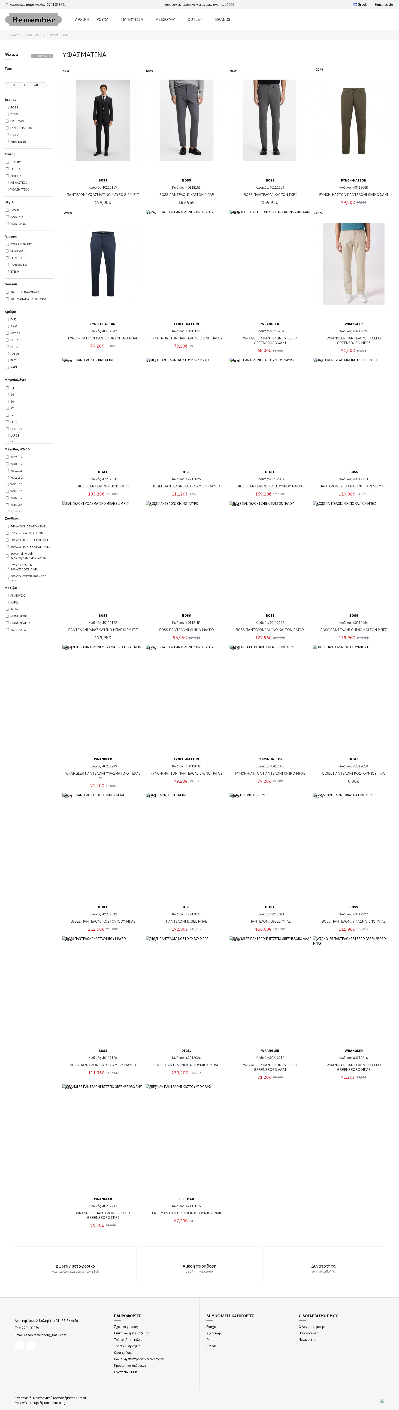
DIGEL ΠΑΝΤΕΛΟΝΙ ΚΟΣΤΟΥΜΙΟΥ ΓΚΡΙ (353, 773)
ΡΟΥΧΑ (16, 35)
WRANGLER (270, 324)
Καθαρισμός (43, 56)
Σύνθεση (12, 518)
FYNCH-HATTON (353, 180)
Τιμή (8, 68)
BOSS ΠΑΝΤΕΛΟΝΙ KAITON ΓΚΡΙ (270, 194)
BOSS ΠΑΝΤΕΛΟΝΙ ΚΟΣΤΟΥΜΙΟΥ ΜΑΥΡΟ (103, 1065)
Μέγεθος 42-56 (17, 449)
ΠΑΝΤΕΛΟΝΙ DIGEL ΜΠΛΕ (186, 921)
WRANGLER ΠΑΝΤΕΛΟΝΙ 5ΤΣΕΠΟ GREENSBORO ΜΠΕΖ (354, 340)
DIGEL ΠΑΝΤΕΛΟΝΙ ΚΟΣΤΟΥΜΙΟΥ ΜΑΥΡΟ (186, 486)
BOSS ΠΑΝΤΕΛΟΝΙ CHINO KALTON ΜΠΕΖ (353, 630)
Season (11, 284)
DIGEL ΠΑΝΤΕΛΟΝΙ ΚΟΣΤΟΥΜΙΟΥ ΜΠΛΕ (103, 921)
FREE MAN (186, 1199)
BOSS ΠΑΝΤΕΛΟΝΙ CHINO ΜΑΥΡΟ (186, 630)
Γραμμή (11, 236)
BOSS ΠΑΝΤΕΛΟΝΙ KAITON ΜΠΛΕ (186, 194)
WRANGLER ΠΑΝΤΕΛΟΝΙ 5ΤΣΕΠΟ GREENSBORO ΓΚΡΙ (103, 1215)
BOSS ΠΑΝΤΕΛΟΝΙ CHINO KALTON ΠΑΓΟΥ (270, 630)
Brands (10, 99)
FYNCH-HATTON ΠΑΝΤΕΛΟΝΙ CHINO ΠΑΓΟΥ (187, 338)
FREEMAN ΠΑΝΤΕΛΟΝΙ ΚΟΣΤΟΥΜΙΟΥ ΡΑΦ (186, 1213)
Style (9, 202)
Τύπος (10, 154)
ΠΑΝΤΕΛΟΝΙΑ (35, 35)
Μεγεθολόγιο (15, 380)
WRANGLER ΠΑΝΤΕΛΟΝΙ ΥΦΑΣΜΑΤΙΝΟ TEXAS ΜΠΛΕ (103, 775)
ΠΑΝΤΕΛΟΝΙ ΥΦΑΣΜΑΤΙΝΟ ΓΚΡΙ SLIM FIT (354, 486)
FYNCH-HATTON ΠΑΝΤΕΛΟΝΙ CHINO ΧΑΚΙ (353, 194)
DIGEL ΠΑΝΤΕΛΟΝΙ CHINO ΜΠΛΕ (103, 486)
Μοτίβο (11, 587)
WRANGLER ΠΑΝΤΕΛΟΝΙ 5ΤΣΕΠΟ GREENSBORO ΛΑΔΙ (270, 1067)
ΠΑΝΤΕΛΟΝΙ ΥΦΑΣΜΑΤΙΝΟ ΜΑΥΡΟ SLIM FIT (103, 194)
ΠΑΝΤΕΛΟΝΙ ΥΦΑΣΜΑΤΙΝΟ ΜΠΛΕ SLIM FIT (103, 630)
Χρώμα (10, 311)
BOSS (103, 180)
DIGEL (103, 472)
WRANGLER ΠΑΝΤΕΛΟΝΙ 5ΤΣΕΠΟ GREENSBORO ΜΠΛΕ (354, 1067)
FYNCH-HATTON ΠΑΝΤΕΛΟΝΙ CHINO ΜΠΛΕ (103, 338)
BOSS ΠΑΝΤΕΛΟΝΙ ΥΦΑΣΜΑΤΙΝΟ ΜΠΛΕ (354, 921)
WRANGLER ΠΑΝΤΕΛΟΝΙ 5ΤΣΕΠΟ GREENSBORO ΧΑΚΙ (270, 340)
